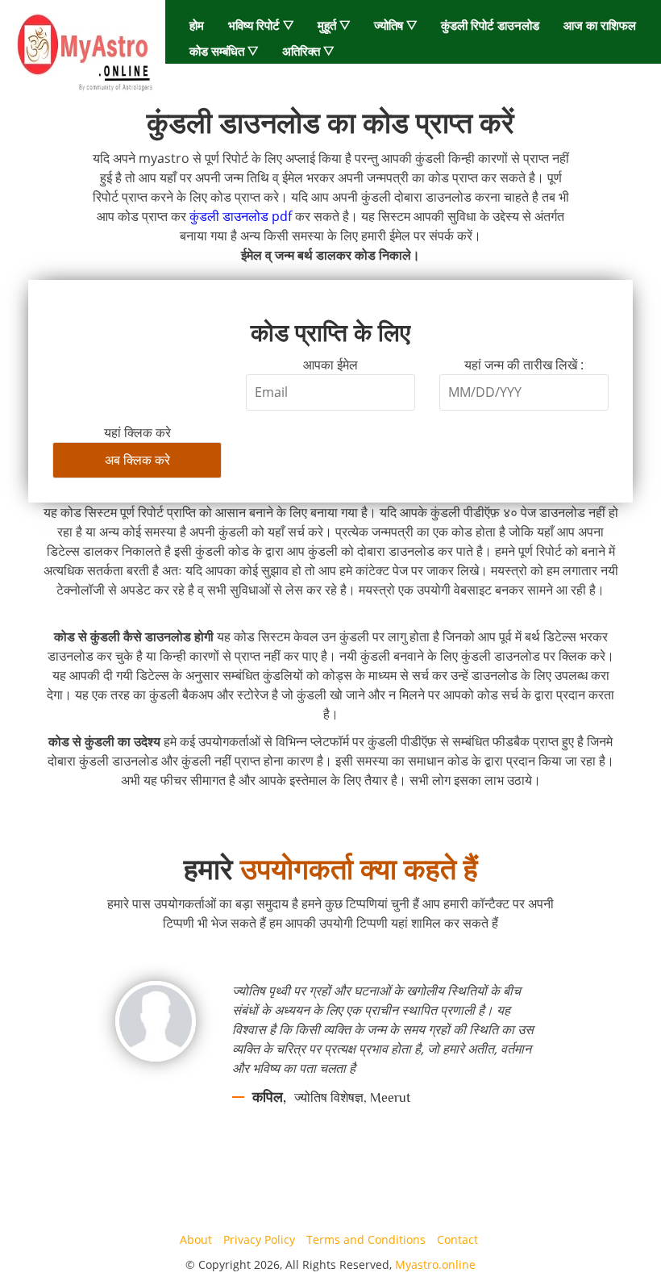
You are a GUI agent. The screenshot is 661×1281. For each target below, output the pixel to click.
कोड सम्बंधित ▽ (223, 51)
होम (196, 25)
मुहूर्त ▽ (334, 25)
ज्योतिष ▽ (395, 25)
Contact (457, 1239)
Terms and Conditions (366, 1239)
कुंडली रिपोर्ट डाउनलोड (490, 25)
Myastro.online (435, 1264)
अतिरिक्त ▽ (308, 51)
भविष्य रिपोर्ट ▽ (260, 25)
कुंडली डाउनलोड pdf (240, 216)
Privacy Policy (259, 1239)
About (196, 1239)
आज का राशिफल (599, 25)
